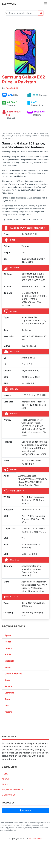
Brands (6, 784)
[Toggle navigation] (45, 3)
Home (5, 774)
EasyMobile (9, 3)
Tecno (8, 699)
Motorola (9, 661)
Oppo (7, 680)
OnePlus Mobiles (13, 673)
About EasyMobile (12, 789)
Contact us (9, 794)
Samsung (9, 692)
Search (6, 779)
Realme (8, 686)
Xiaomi (8, 712)
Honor (8, 641)
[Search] (41, 13)
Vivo (7, 705)
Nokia (7, 667)
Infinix (8, 654)
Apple (8, 635)
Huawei (8, 648)
